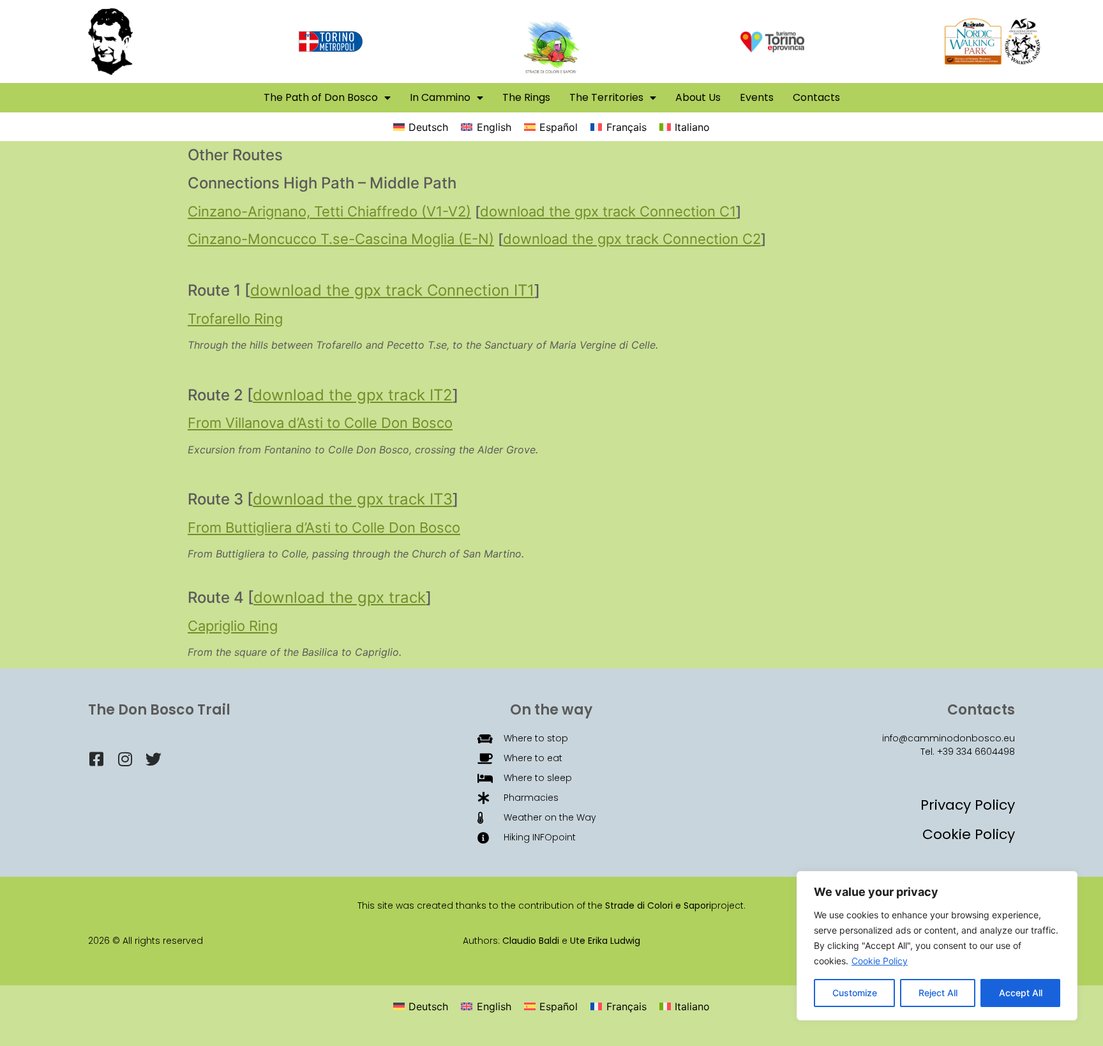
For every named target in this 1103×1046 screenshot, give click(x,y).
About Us (698, 97)
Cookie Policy (880, 960)
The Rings (526, 97)
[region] (937, 945)
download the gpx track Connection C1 (608, 211)
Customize (854, 992)
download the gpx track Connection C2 (632, 239)
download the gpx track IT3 (353, 499)
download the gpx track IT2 (353, 395)
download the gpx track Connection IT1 (392, 290)
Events (757, 97)
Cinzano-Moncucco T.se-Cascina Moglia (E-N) (341, 239)
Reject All (938, 992)
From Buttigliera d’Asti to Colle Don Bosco (324, 527)
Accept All (1020, 992)
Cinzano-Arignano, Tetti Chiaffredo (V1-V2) (329, 211)
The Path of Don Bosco (321, 97)
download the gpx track (339, 597)
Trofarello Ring (235, 318)
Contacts (816, 97)
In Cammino (440, 97)
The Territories (606, 97)
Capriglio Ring (233, 626)
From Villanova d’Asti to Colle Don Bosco (320, 422)
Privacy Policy (967, 805)
